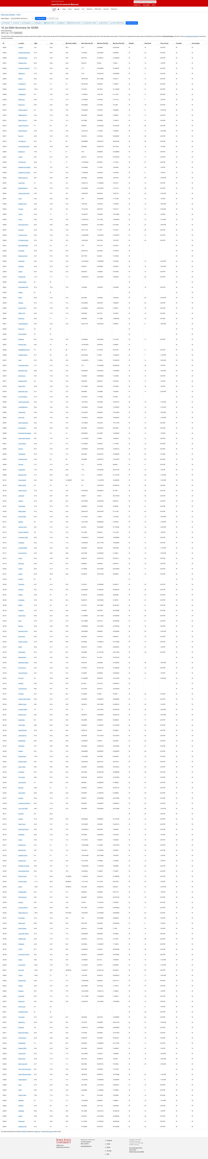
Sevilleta (20, 814)
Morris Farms (22, 850)
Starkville (21, 339)
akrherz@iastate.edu (86, 1146)
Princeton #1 (22, 84)
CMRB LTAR (22, 939)
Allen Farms (21, 376)
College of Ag (59, 1145)
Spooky (20, 751)
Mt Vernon (21, 318)
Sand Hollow (22, 756)
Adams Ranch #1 (23, 125)
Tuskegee (21, 543)
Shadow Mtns (22, 892)
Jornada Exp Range (24, 803)
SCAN (18, 15)
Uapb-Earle (21, 412)
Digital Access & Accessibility (136, 1151)
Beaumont (21, 1001)
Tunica (20, 214)
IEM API (25, 1131)
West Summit (22, 657)
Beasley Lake (22, 204)
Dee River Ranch (23, 829)
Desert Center (22, 876)
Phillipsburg (21, 454)
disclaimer (146, 5)
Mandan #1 (21, 152)
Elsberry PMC (22, 1048)
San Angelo (21, 965)
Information (7, 23)
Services (105, 9)
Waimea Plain (22, 475)
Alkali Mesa (21, 652)
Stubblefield (21, 1043)
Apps (63, 9)
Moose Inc (21, 329)
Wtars (20, 298)
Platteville (21, 944)
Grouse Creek (22, 761)
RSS (108, 1154)
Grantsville (21, 720)
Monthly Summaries (75, 23)
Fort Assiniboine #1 (24, 146)
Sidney (20, 569)
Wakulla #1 (21, 99)
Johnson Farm (22, 527)
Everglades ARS (23, 287)
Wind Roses (104, 23)
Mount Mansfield (23, 245)
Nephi (20, 647)
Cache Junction (22, 642)
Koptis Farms (22, 861)
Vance (20, 219)
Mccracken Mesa (23, 662)
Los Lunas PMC (23, 808)
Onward (20, 209)
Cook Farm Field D (23, 954)
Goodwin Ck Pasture (24, 167)
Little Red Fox (22, 735)
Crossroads (21, 506)
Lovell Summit (22, 689)
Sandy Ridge (22, 516)
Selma (20, 840)
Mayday (20, 522)
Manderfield (21, 741)
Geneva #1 (21, 105)
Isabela (20, 292)
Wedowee (21, 834)
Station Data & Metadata (8, 15)
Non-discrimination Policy (135, 1148)
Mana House (22, 485)
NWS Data (98, 9)
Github (108, 1147)
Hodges (20, 303)
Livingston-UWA (23, 537)
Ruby (20, 1085)
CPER (20, 949)
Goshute (20, 788)
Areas (70, 9)
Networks (89, 9)
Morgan (20, 626)
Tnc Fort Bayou (22, 397)
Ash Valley (21, 1017)
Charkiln (20, 683)
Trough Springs (22, 673)
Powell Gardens (23, 324)
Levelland (21, 496)
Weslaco (20, 991)
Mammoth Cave (23, 391)
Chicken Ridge (22, 709)
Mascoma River (22, 256)
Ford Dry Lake (22, 881)
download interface (191, 36)
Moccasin (21, 563)
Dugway (20, 798)
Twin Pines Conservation (25, 1069)
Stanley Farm (22, 308)
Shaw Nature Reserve (24, 1074)
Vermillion (21, 772)
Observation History (90, 23)
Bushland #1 (22, 89)
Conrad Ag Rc (22, 553)
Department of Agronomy (62, 1147)
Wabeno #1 (21, 73)
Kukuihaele (21, 470)
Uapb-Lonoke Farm (24, 193)
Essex (20, 887)
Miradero (21, 1100)
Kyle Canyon (22, 668)
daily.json (37, 1131)
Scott (19, 360)
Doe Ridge (21, 918)
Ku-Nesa (21, 694)
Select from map (53, 18)
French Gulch (22, 1038)
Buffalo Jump (22, 715)
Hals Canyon (22, 782)
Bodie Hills (21, 1022)
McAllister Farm (22, 371)
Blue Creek (21, 636)
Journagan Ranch (23, 934)
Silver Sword (22, 480)
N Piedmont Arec (23, 240)
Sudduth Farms (22, 855)
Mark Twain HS (22, 1064)
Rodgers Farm (22, 63)
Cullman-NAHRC (23, 532)
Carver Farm (22, 1053)
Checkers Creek (23, 1012)
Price (19, 621)
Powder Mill (21, 277)
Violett (20, 558)
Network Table (50, 23)
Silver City (21, 417)
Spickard (21, 266)
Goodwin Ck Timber (24, 172)
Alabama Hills (22, 1126)
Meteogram (38, 23)
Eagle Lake (21, 923)
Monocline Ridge (23, 1033)
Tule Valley (21, 777)
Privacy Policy (132, 1150)
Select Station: (5, 18)
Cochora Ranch (23, 907)
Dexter (20, 271)
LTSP (20, 1090)
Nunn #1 (20, 136)
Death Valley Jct (23, 913)
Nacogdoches (22, 1079)
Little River (21, 183)
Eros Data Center (23, 365)
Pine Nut (20, 678)
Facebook (109, 1140)
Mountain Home (23, 631)
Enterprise (21, 600)
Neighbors (62, 23)
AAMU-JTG (21, 313)
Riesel (20, 960)
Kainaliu (20, 464)
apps (153, 5)
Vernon (20, 975)
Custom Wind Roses (118, 23)
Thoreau (20, 1106)
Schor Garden (22, 334)
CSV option (49, 1131)
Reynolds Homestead (24, 433)
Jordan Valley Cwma (24, 699)
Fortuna (20, 579)
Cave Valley (21, 767)
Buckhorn (21, 1027)
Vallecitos (21, 1111)
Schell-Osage (22, 928)
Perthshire (21, 261)
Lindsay (20, 47)
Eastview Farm (22, 381)
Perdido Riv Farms (23, 866)
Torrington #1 (22, 141)
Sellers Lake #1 (22, 110)
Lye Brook (21, 251)
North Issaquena (23, 423)
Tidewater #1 (22, 94)
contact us (137, 5)
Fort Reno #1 (22, 162)
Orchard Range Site (24, 53)
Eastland (21, 610)
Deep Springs (22, 897)
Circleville (21, 584)
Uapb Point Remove (24, 438)
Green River (21, 616)
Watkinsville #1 (22, 115)
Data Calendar (132, 23)
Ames (20, 198)
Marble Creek (22, 704)
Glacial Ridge (22, 282)
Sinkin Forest (22, 1095)
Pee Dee (21, 230)
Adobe (20, 1116)
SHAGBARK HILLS (24, 350)
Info (83, 9)
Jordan (20, 574)
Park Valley (21, 725)
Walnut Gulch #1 (23, 178)
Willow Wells (22, 511)
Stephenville (22, 980)
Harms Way (21, 793)
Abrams (20, 449)
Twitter (108, 1144)
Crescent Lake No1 (24, 68)
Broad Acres (22, 845)
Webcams (114, 9)
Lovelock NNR (22, 548)
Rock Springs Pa (23, 225)
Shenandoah (22, 428)
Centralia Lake (22, 459)
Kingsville (21, 996)
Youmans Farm (22, 235)
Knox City (21, 970)
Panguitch (21, 746)
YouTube (109, 1150)
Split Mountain (22, 730)
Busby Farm (21, 1059)
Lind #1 (20, 157)
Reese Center (22, 490)
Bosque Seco (22, 344)
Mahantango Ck (23, 188)
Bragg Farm (21, 386)
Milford (20, 605)
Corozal (20, 902)
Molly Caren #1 (22, 120)
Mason (20, 79)
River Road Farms (23, 871)
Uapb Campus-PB (23, 402)
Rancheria (21, 1121)
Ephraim (20, 589)
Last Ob (16, 23)
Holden (20, 595)
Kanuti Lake (21, 1006)
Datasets (76, 9)
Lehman (20, 501)
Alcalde (20, 819)
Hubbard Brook (22, 355)
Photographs (27, 23)
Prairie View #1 (22, 131)
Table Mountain (22, 58)
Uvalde (20, 986)
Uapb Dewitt (22, 443)
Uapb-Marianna (22, 407)
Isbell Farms (21, 824)
